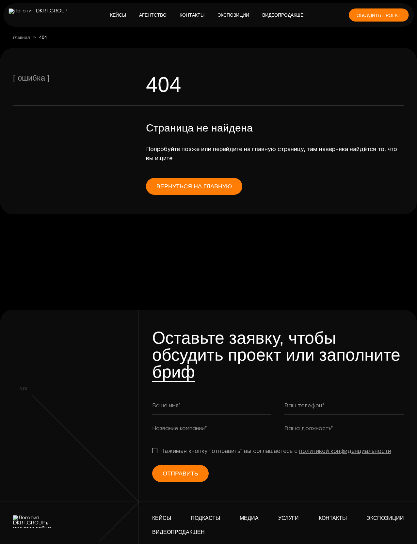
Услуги (288, 518)
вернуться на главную (194, 186)
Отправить (180, 473)
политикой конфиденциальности (345, 450)
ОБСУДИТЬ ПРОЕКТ (379, 15)
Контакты (192, 15)
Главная (21, 37)
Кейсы (118, 15)
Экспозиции (233, 15)
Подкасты (205, 518)
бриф (173, 371)
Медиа (249, 518)
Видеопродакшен (284, 15)
